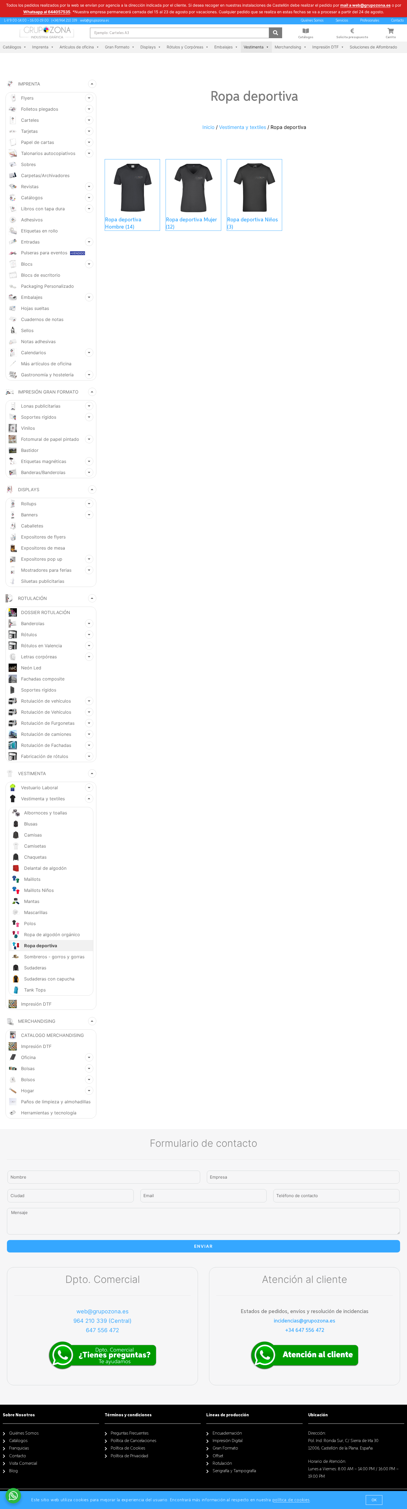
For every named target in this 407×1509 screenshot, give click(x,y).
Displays (148, 47)
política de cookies (291, 1500)
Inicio (208, 127)
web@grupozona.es (102, 1311)
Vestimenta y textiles (242, 127)
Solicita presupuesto (352, 37)
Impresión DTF (325, 47)
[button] (374, 1500)
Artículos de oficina (77, 47)
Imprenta (40, 47)
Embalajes (223, 47)
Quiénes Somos (312, 20)
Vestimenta (254, 47)
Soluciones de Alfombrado (373, 47)
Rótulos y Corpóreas (185, 47)
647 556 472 (102, 1330)
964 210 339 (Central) (102, 1321)
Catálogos (305, 37)
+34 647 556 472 (304, 1330)
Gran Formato (117, 47)
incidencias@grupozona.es (304, 1321)
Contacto (397, 20)
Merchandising (288, 47)
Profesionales (369, 20)
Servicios (342, 20)
